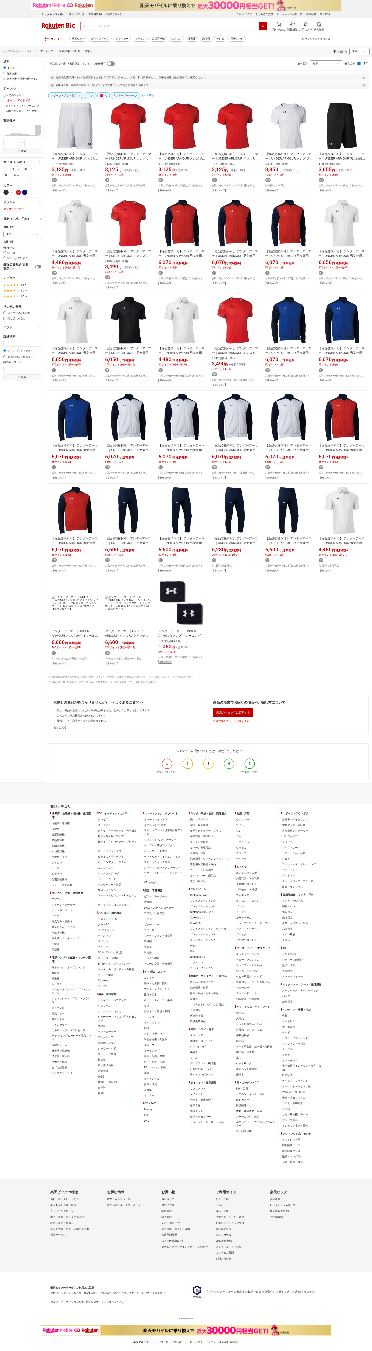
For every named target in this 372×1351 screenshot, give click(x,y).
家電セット (78, 38)
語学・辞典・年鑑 (154, 1056)
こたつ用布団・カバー (295, 1114)
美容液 (194, 1052)
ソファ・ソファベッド (295, 1038)
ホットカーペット (62, 910)
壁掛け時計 (288, 965)
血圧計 (102, 1087)
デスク (286, 1054)
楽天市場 (325, 14)
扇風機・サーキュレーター (67, 938)
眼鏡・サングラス (292, 886)
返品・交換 (222, 1211)
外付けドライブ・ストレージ (115, 963)
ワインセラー (59, 1024)
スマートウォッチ (292, 976)
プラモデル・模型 (246, 889)
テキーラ (241, 858)
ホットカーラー (107, 1031)
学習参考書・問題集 (155, 1039)
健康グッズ (196, 1111)
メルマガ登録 (223, 1234)
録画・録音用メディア (111, 836)
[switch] (38, 266)
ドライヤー (122, 38)
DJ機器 (148, 941)
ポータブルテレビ (108, 873)
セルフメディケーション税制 (67, 1301)
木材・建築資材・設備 (249, 1111)
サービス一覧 (161, 1342)
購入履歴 (166, 1217)
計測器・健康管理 (200, 1099)
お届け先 (8, 227)
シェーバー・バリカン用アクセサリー (117, 1018)
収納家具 (287, 1075)
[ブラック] (6, 192)
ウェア (286, 858)
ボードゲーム (244, 917)
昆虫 (238, 1057)
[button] (6, 130)
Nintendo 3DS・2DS (202, 912)
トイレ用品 (288, 934)
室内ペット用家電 (246, 1068)
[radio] (4, 67)
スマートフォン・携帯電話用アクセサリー (163, 832)
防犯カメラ (242, 1099)
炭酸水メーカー (61, 1045)
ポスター (149, 1095)
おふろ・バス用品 (246, 970)
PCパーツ (103, 980)
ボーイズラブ (152, 1050)
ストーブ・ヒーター (63, 904)
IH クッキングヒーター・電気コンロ (71, 1037)
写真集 (148, 1089)
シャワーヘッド (107, 1048)
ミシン (55, 868)
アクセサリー (152, 930)
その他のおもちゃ (246, 940)
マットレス (288, 1021)
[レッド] (18, 192)
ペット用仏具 (244, 1063)
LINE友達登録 (224, 1240)
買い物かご (167, 1199)
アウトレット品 (291, 1139)
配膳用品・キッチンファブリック (209, 858)
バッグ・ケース (291, 847)
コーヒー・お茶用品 (201, 869)
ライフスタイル (153, 1022)
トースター (58, 984)
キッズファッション (247, 954)
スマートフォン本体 (155, 819)
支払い (219, 1205)
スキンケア (196, 1035)
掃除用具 (287, 912)
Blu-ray (148, 1109)
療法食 (240, 1074)
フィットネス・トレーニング (299, 864)
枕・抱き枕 (288, 1026)
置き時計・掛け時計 (293, 1092)
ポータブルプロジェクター (113, 904)
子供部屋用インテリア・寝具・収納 (301, 1067)
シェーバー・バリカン (111, 1011)
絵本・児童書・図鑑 (155, 983)
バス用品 (287, 928)
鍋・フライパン (199, 819)
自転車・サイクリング (295, 819)
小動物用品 (242, 1035)
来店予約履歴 (169, 1234)
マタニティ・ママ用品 (249, 965)
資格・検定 (150, 1084)
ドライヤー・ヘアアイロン (113, 1000)
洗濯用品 (287, 917)
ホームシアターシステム (112, 862)
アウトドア (288, 875)
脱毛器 (102, 1026)
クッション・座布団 (293, 1043)
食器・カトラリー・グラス (205, 830)
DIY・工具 (242, 1088)
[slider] (3, 135)
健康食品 (195, 1105)
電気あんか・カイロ (63, 927)
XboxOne (195, 917)
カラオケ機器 (152, 958)
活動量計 (103, 1070)
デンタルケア (105, 1037)
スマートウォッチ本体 (157, 862)
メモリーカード (107, 879)
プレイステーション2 (202, 940)
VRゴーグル (151, 882)
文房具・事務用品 (292, 900)
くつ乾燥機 (58, 851)
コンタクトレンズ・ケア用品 (207, 1004)
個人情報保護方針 (280, 1211)
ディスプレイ (105, 935)
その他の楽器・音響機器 (158, 963)
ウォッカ (241, 847)
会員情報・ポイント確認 (175, 1228)
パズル (240, 906)
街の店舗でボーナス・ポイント (125, 1205)
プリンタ (103, 941)
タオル (286, 940)
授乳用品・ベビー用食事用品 (253, 982)
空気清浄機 (158, 38)
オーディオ (104, 825)
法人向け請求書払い (173, 1240)
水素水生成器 (59, 1061)
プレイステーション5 (202, 900)
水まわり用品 (198, 881)
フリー (15, 175)
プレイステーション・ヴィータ (208, 928)
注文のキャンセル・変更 (230, 1217)
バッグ (286, 996)
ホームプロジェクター (111, 851)
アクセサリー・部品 (109, 884)
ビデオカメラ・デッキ (111, 856)
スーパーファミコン (201, 968)
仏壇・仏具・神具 (292, 1162)
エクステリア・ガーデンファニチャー (255, 1123)
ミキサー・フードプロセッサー (70, 1030)
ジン (238, 830)
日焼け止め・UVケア (202, 1068)
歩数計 (102, 1076)
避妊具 (194, 998)
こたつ (55, 915)
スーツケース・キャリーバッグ (300, 990)
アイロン (57, 862)
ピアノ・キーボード (155, 896)
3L (19, 169)
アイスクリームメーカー (66, 1073)
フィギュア (242, 895)
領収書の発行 (223, 1228)
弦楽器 (148, 946)
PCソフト (103, 986)
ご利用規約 (276, 1217)
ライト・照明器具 (62, 885)
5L (32, 169)
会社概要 (311, 14)
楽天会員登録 (322, 39)
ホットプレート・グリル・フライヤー (71, 1000)
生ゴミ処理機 (59, 1067)
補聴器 (102, 1059)
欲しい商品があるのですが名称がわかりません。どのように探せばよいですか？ (103, 710)
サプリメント (198, 1088)
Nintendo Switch (199, 895)
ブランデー (242, 853)
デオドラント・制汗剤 (203, 1063)
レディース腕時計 (292, 959)
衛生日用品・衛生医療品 (204, 993)
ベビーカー (242, 987)
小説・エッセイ (153, 1045)
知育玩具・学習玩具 (247, 878)
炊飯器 (55, 973)
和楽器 (148, 952)
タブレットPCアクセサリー (160, 839)
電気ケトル (58, 1019)
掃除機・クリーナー (63, 857)
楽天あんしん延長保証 (63, 1205)
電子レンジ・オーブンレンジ (68, 967)
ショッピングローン (62, 1211)
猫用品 (240, 1012)
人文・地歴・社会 (154, 1033)
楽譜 (146, 1005)
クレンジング (198, 1046)
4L (26, 169)
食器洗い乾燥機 (61, 1050)
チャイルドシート (246, 993)
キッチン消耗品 (199, 841)
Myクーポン (168, 1222)
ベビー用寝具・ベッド (249, 976)
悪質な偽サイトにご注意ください (105, 1301)
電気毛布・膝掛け (62, 921)
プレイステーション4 (202, 906)
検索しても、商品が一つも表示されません (81, 720)
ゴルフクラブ (290, 836)
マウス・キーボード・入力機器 (116, 969)
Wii (192, 951)
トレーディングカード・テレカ (254, 923)
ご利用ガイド (244, 14)
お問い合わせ (223, 1258)
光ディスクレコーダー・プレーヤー (117, 843)
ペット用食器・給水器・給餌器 (254, 1046)
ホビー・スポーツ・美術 (158, 1000)
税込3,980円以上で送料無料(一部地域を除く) (95, 14)
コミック (149, 977)
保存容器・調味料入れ (203, 836)
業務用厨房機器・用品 (203, 864)
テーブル (287, 1049)
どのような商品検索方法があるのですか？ (81, 715)
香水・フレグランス (201, 1074)
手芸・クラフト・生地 (295, 923)
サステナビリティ (205, 1342)
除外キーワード (12, 362)
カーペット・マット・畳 (296, 1086)
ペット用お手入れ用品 (249, 1024)
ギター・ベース (153, 924)
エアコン (176, 38)
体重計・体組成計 (108, 1082)
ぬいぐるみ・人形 (246, 872)
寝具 (284, 1015)
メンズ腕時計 (290, 954)
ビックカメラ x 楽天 (53, 14)
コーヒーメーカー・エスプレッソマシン (71, 991)
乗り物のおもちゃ (246, 884)
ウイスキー (242, 819)
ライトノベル (152, 1078)
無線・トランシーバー (111, 890)
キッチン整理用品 (200, 847)
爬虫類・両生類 (245, 1052)
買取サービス (58, 1234)
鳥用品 (240, 1040)
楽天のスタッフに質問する (233, 712)
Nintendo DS (197, 956)
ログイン (307, 39)
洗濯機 (206, 38)
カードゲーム (244, 912)
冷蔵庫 (192, 38)
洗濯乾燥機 (58, 834)
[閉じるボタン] (364, 77)
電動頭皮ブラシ (107, 1042)
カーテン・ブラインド (295, 1080)
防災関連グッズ (245, 1105)
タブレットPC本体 (155, 825)
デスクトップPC (107, 918)
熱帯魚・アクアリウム (249, 1029)
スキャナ (103, 946)
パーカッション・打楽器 (158, 935)
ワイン (240, 825)
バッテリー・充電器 (155, 851)
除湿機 (55, 949)
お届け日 (8, 241)
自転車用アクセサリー (295, 830)
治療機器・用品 (199, 987)
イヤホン (140, 38)
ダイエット (196, 1094)
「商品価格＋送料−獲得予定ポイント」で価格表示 (76, 63)
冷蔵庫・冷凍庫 (61, 823)
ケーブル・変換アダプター (159, 845)
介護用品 (195, 1010)
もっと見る (60, 727)
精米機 (55, 978)
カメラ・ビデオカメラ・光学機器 (117, 830)
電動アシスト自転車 (293, 825)
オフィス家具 (290, 1120)
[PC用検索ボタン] (263, 26)
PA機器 (148, 902)
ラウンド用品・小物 (293, 853)
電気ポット (58, 1013)
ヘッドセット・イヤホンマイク (162, 856)
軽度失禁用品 (198, 1021)
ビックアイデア (100, 38)
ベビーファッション (247, 959)
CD (146, 1115)
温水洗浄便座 (105, 1065)
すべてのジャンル (12, 51)
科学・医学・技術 (154, 1061)
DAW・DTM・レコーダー (159, 907)
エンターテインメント (157, 989)
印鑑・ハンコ (290, 906)
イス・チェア (290, 1060)
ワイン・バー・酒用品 (203, 875)
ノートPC (103, 924)
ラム (238, 836)
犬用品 (240, 1018)
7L (6, 175)
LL (13, 169)
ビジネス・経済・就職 (157, 1011)
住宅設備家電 (59, 879)
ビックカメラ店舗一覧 (290, 14)
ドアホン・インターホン (250, 1094)
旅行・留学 (150, 994)
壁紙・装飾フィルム (293, 1097)
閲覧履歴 (166, 1211)
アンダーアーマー (13, 208)
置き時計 (287, 970)
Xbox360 (195, 923)
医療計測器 (196, 1015)
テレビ (220, 38)
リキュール (242, 841)
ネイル (194, 1057)
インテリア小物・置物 (295, 1125)
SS (6, 169)
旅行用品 (287, 1001)
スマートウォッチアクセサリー (162, 867)
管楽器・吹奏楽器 (154, 913)
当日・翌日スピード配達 (64, 1199)
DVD (147, 1120)
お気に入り (167, 1205)
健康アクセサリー (200, 1116)
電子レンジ (237, 38)
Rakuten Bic (58, 26)
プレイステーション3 (202, 934)
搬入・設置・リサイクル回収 (67, 1217)
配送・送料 (222, 1199)
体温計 (102, 1093)
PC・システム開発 (155, 1067)
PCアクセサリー (107, 930)
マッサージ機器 (107, 1054)
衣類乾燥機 (58, 840)
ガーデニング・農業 (247, 1116)
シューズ (287, 841)
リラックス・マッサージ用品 (207, 1122)
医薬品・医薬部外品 (201, 982)
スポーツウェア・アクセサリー (300, 881)
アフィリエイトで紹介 (229, 1246)
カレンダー (150, 1017)
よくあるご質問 (264, 14)
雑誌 (146, 1028)
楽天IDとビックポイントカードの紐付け (184, 1246)
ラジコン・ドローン (247, 900)
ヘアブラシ (104, 1005)
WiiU (193, 945)
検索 (23, 151)
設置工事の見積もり (62, 1222)
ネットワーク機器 (108, 958)
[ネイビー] (24, 192)
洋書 (146, 1073)
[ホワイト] (12, 192)
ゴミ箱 (286, 1108)
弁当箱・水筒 (198, 853)
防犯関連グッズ (291, 1145)
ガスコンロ (58, 1007)
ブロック (241, 934)
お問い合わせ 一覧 (181, 1342)
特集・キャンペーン (118, 1199)
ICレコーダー (105, 867)
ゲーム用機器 (105, 974)
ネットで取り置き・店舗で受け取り (71, 1228)
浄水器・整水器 (61, 1056)
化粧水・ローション (201, 1040)
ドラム (148, 918)
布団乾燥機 (58, 845)
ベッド (286, 1032)
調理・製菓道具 (199, 825)
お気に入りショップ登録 (230, 1222)
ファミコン (196, 962)
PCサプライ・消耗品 (110, 952)
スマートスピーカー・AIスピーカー (117, 897)
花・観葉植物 (244, 1131)
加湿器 (55, 943)
